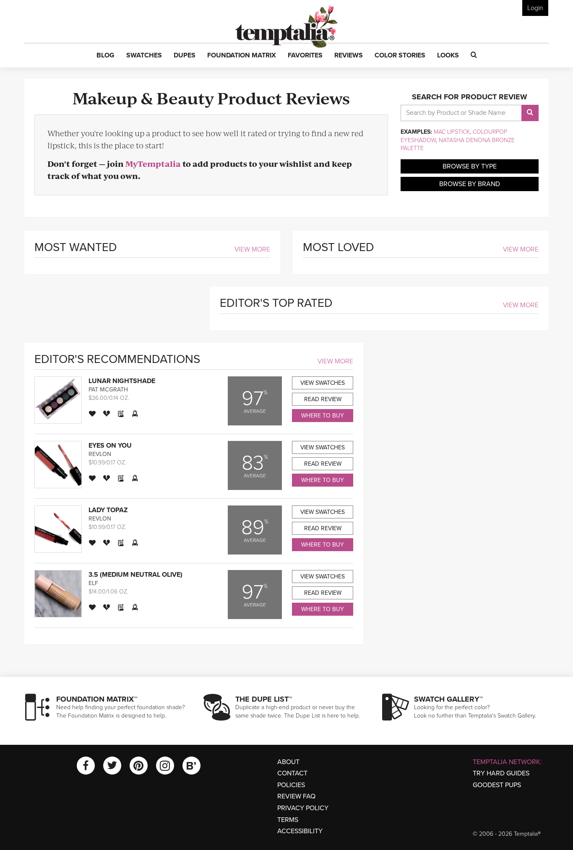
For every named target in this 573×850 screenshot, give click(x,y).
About (288, 762)
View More (252, 249)
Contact (292, 773)
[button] (105, 56)
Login (535, 8)
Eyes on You (110, 445)
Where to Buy (322, 415)
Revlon (100, 454)
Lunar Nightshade (122, 381)
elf (93, 583)
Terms (287, 820)
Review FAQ (296, 796)
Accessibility (300, 831)
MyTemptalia (153, 163)
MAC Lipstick (452, 131)
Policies (291, 785)
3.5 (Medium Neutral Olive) (135, 574)
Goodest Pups (497, 785)
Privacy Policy (302, 808)
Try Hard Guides (501, 773)
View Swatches (322, 382)
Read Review (322, 399)
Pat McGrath (108, 389)
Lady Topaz (108, 510)
